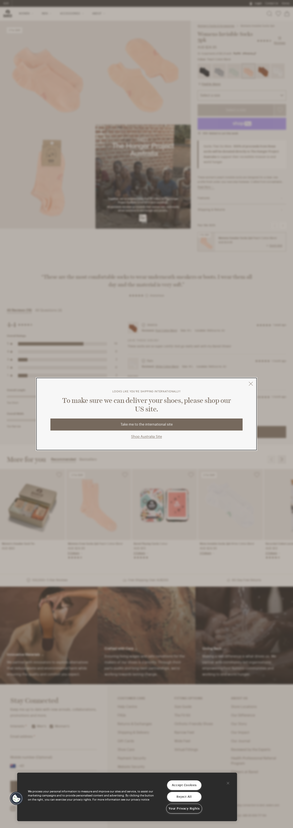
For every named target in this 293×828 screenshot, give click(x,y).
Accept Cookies (184, 785)
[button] (16, 798)
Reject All (184, 796)
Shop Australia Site (146, 436)
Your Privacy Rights (184, 808)
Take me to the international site (147, 424)
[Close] (228, 783)
